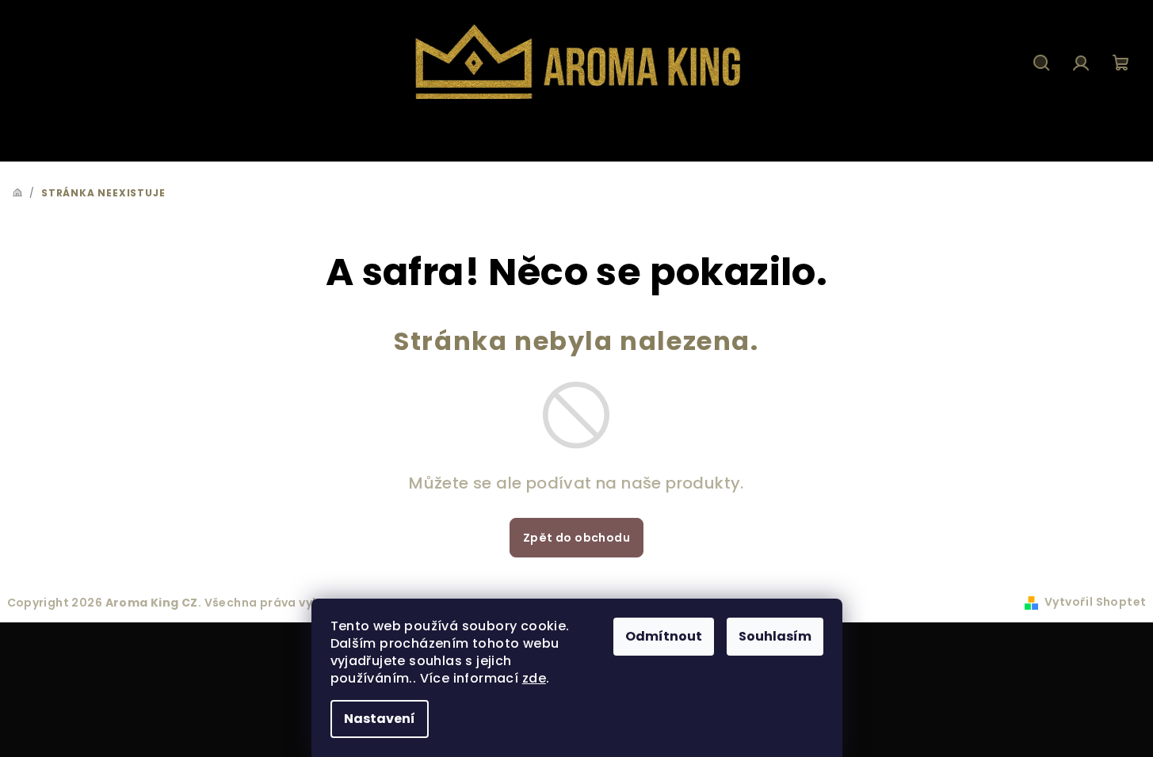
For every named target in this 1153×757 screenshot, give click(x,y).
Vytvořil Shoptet (1095, 602)
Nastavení (379, 718)
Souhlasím (775, 636)
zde (534, 678)
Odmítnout (663, 636)
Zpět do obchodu (576, 538)
